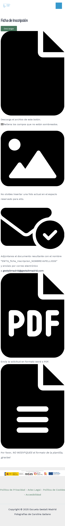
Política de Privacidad (12, 489)
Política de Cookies (54, 489)
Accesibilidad (33, 494)
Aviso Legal (34, 489)
